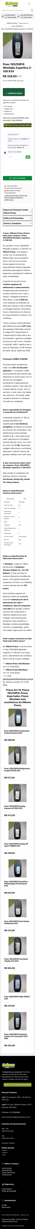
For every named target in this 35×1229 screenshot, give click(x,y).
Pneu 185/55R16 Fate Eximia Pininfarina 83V (16, 922)
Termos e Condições (22, 1219)
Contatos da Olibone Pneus (10, 1221)
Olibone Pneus (12, 23)
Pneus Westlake (17, 120)
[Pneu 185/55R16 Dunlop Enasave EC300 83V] (17, 785)
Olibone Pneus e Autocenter (12, 1072)
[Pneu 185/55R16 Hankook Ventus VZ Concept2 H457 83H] (17, 1014)
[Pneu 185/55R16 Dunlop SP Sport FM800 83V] (17, 823)
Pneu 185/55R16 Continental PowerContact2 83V (16, 732)
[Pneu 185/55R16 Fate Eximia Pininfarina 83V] (17, 901)
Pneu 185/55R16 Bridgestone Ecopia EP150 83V (17, 769)
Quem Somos (6, 1207)
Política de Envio (7, 1170)
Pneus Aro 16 (23, 23)
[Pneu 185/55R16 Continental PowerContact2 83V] (17, 710)
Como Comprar (6, 1168)
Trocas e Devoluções (8, 1172)
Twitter (4, 1155)
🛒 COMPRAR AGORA (13, 93)
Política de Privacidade (9, 1191)
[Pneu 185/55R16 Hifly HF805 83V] (17, 976)
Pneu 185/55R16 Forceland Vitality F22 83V (16, 960)
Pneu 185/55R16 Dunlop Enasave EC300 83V (14, 807)
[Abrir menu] (29, 4)
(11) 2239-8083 (14, 1112)
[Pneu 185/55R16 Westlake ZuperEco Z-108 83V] (17, 58)
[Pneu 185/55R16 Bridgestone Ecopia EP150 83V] (17, 748)
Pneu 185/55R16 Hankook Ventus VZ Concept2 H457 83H (16, 1036)
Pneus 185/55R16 (16, 26)
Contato (4, 1205)
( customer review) (16, 60)
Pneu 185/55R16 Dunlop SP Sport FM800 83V (16, 845)
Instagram (4, 1152)
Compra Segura (7, 1189)
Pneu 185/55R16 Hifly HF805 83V (17, 998)
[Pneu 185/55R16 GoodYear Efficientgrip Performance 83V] (17, 861)
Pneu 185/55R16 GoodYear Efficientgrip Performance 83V (16, 884)
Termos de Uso (6, 1174)
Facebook (4, 1150)
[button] (17, 211)
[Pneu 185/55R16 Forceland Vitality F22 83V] (17, 938)
